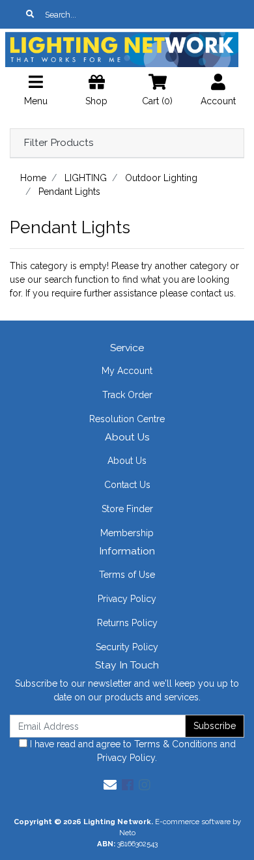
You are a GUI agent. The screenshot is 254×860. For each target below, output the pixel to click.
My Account (127, 371)
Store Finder (127, 509)
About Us (127, 460)
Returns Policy (127, 623)
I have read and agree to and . (131, 751)
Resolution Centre (127, 419)
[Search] (30, 14)
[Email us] (110, 785)
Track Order (127, 395)
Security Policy (127, 647)
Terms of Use (127, 574)
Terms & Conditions (176, 744)
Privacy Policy (127, 599)
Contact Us (127, 485)
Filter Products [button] (58, 143)
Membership (127, 533)
